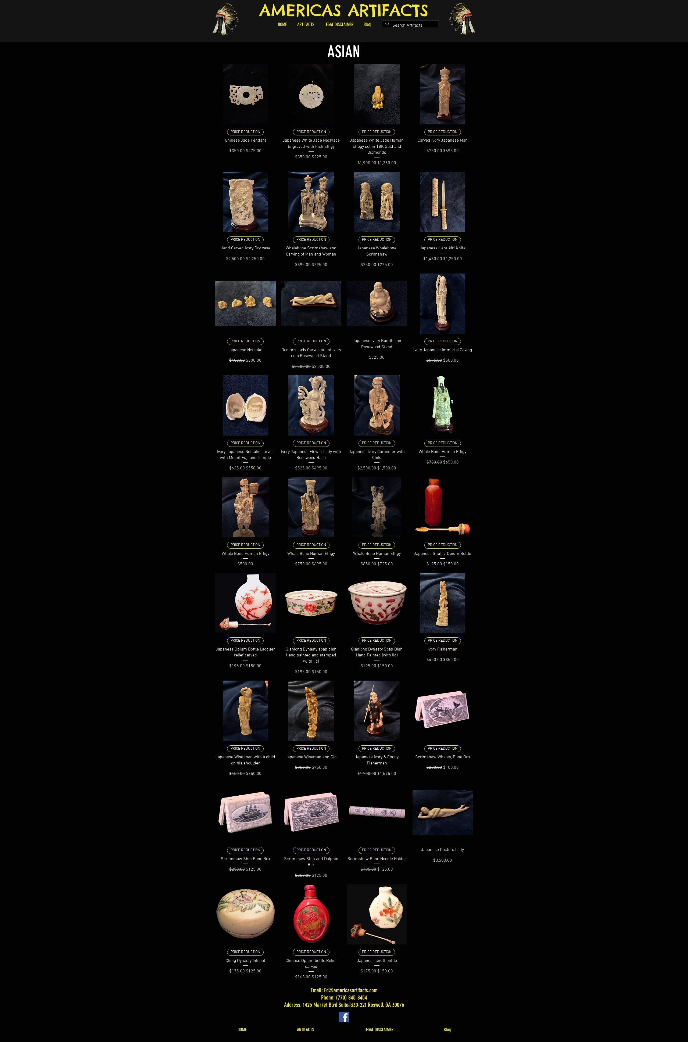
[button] (305, 24)
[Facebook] (344, 1017)
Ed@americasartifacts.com (351, 990)
